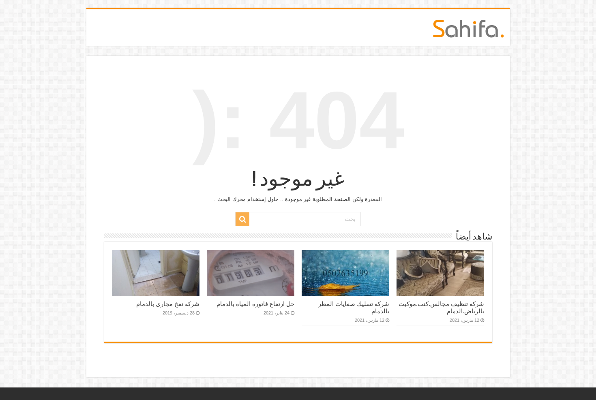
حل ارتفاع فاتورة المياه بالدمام (255, 303)
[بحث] (242, 219)
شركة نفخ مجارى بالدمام (167, 303)
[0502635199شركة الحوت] (468, 27)
